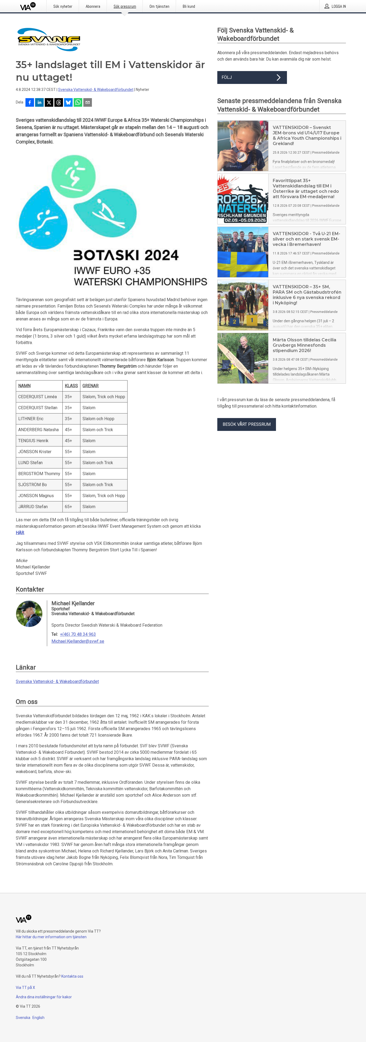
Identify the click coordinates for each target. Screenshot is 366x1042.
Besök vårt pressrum (247, 424)
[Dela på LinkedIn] (39, 103)
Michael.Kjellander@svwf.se (77, 641)
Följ (227, 77)
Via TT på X (25, 987)
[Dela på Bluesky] (68, 103)
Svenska (23, 1017)
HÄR (20, 532)
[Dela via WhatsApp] (78, 103)
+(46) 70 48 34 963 (78, 634)
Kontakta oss (72, 976)
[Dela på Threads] (58, 103)
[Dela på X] (49, 103)
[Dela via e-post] (87, 103)
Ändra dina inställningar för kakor (44, 997)
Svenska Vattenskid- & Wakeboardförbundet (95, 89)
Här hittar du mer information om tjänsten (51, 937)
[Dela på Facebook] (29, 103)
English (38, 1017)
